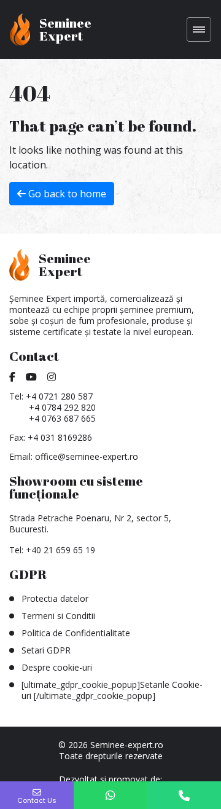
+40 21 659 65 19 (60, 550)
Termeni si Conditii (58, 616)
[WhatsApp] (110, 795)
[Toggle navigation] (199, 29)
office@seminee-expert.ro (86, 456)
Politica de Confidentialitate (75, 633)
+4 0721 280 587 (59, 396)
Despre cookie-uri (56, 667)
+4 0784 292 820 (62, 407)
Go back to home (66, 193)
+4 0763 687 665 (62, 418)
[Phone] (184, 795)
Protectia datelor (54, 598)
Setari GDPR (46, 650)
